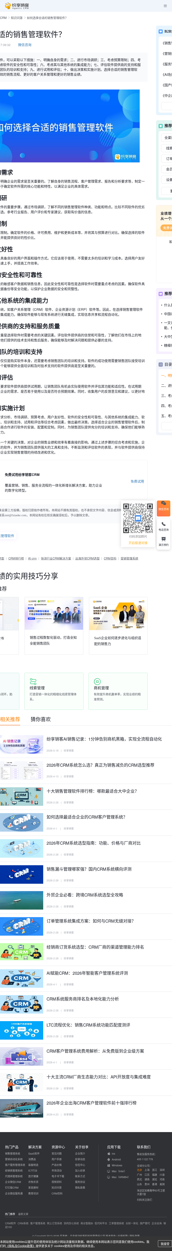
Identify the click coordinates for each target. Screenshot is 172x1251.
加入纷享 (80, 1170)
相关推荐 (10, 719)
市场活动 (57, 1170)
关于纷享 (82, 1147)
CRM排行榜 (16, 558)
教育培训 (33, 1193)
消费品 (32, 1159)
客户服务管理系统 (15, 1165)
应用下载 (114, 1147)
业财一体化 (132, 1223)
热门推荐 (10, 1214)
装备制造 (33, 1165)
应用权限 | (124, 1236)
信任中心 (80, 1165)
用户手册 (57, 1159)
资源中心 (58, 1147)
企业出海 (157, 1223)
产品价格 (57, 1165)
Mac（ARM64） (121, 1177)
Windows (117, 1165)
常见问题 (57, 1153)
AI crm (32, 558)
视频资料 (57, 1182)
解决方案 (35, 1147)
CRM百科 (110, 558)
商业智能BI (87, 1223)
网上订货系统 (54, 1223)
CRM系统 (23, 1223)
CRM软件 (10, 1223)
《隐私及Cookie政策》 (21, 1246)
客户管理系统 (37, 1223)
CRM (3, 18)
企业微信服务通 (14, 1193)
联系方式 (80, 1176)
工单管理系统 (116, 1223)
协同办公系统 (71, 1223)
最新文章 (23, 1214)
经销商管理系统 (14, 1170)
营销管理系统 (129, 558)
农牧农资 (33, 1182)
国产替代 (145, 1223)
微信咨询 (24, 44)
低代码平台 (101, 1223)
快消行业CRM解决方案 (56, 558)
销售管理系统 (12, 1153)
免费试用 (137, 481)
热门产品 (11, 1147)
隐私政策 (80, 1187)
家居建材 (33, 1187)
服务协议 (80, 1182)
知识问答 (17, 18)
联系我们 (143, 1147)
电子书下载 (58, 1176)
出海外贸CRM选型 (87, 558)
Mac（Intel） (119, 1171)
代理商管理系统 (14, 1176)
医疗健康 (33, 1176)
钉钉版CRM (11, 1187)
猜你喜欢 (41, 719)
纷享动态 (80, 1159)
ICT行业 (32, 1170)
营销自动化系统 (14, 1159)
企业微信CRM (13, 1182)
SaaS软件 (34, 1153)
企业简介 (80, 1153)
